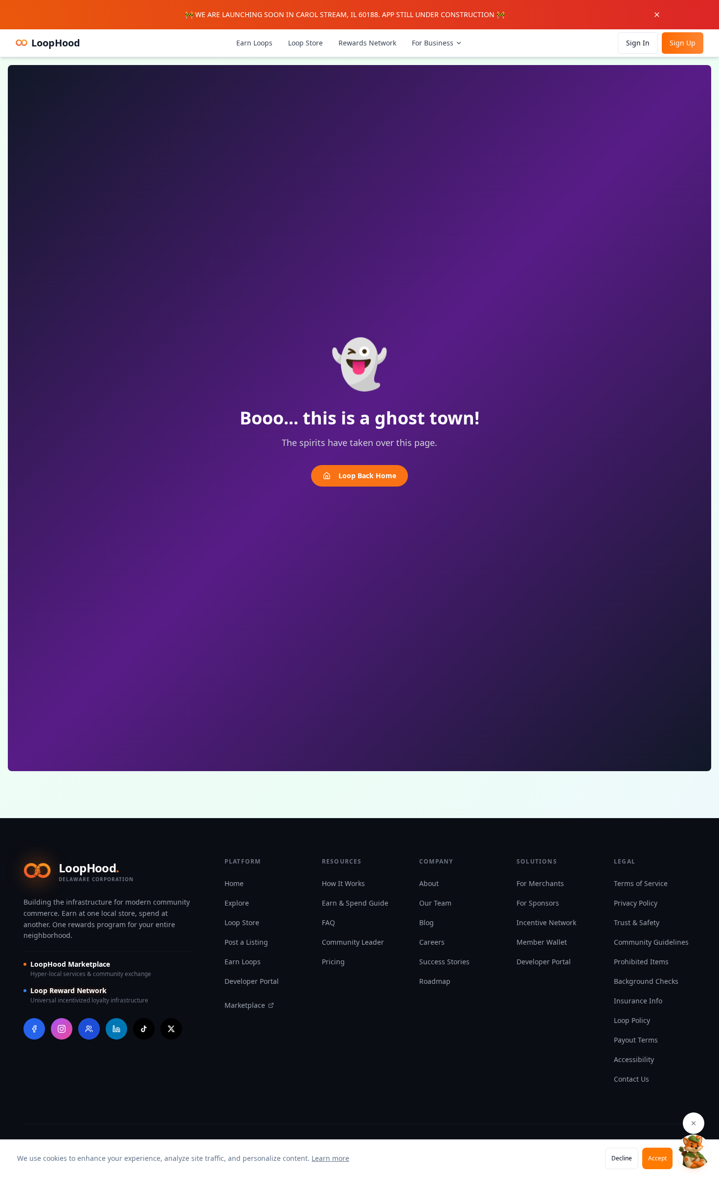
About (429, 883)
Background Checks (646, 981)
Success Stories (444, 961)
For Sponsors (538, 903)
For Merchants (540, 883)
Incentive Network (546, 922)
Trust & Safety (636, 922)
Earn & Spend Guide (355, 903)
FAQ (328, 922)
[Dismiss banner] (662, 14)
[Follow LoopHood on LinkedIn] (116, 1029)
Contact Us (631, 1079)
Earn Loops (254, 42)
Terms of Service (641, 883)
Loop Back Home (367, 475)
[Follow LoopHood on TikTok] (144, 1029)
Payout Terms (636, 1039)
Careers (432, 942)
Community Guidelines (651, 942)
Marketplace (245, 1005)
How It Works (343, 883)
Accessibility (634, 1059)
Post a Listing (246, 942)
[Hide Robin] (693, 1123)
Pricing (333, 961)
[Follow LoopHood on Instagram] (61, 1029)
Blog (426, 922)
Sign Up (683, 42)
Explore (237, 903)
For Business (432, 42)
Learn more (330, 1158)
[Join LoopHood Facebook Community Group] (89, 1029)
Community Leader (353, 942)
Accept (657, 1158)
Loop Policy (632, 1020)
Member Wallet (542, 942)
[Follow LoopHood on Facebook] (34, 1029)
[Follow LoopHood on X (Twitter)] (171, 1029)
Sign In (638, 42)
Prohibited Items (641, 961)
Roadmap (434, 981)
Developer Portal (252, 981)
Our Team (435, 903)
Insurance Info (638, 1000)
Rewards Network (367, 42)
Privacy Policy (635, 903)
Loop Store (305, 42)
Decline (621, 1158)
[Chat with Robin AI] (693, 1151)
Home (234, 883)
